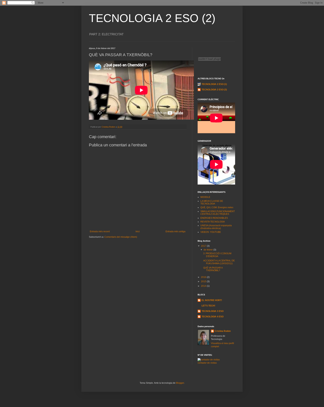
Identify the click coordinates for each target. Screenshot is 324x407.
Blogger (180, 383)
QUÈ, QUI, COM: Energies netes (216, 207)
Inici (138, 231)
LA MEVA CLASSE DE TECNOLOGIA (211, 202)
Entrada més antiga (175, 231)
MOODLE (205, 197)
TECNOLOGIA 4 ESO (213, 316)
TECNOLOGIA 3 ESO (213, 311)
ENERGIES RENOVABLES (214, 218)
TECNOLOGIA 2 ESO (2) (152, 18)
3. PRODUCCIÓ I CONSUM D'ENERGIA (217, 254)
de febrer (208, 249)
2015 (204, 281)
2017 (204, 246)
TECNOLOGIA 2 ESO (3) (214, 89)
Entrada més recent (100, 231)
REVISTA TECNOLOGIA (212, 221)
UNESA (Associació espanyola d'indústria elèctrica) (216, 226)
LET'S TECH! (208, 305)
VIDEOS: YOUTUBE (210, 232)
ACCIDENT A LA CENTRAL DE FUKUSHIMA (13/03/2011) (219, 262)
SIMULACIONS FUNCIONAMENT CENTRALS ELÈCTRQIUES (217, 212)
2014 (204, 286)
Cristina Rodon (223, 331)
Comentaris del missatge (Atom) (120, 237)
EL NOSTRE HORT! (212, 300)
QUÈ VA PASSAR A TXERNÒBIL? (213, 269)
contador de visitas (207, 363)
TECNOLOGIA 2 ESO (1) (214, 84)
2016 (204, 277)
